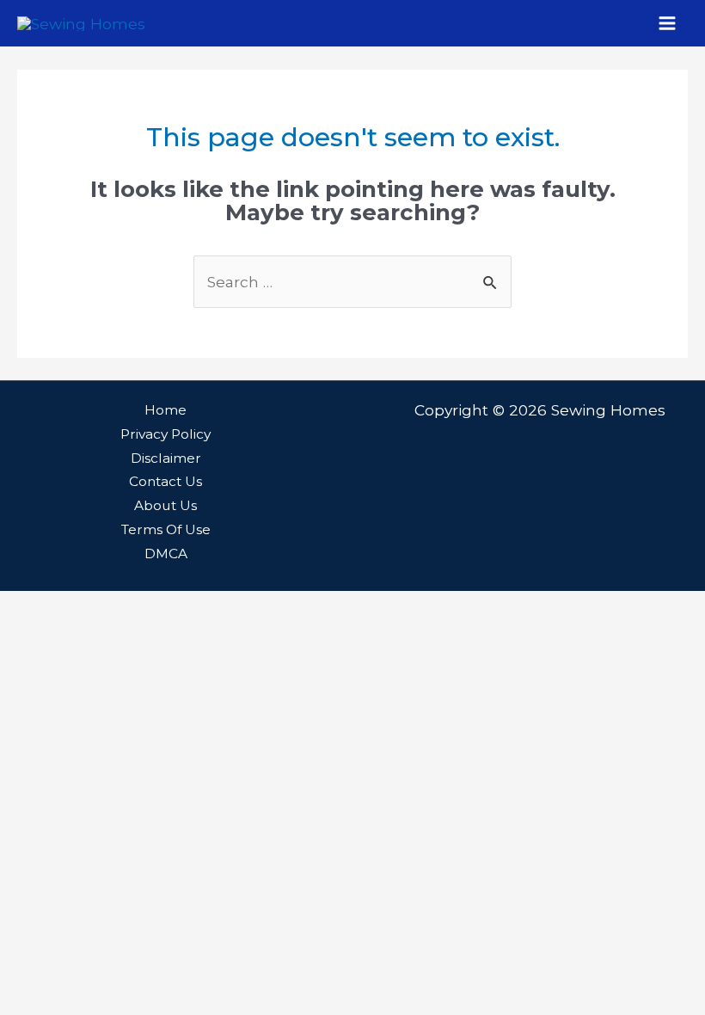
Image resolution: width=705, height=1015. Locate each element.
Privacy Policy (165, 434)
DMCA (165, 553)
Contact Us (165, 481)
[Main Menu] (667, 23)
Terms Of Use (166, 529)
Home (165, 410)
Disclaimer (166, 458)
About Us (165, 505)
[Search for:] (352, 282)
